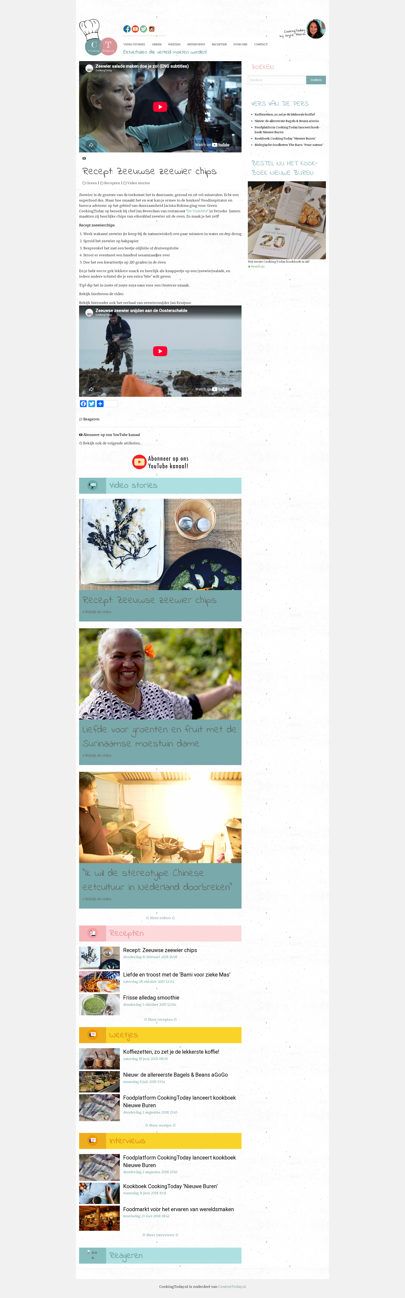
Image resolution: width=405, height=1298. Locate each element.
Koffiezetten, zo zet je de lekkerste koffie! (285, 114)
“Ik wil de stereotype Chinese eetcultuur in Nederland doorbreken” (157, 880)
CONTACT (261, 44)
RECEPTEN (219, 44)
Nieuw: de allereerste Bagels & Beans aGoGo (287, 121)
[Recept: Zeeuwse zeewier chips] (160, 544)
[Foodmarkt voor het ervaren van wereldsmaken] (99, 1218)
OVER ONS (240, 44)
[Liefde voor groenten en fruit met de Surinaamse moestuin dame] (160, 674)
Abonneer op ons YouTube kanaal (114, 158)
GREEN (156, 44)
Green (91, 183)
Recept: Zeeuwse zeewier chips (149, 600)
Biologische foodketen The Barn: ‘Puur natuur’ (289, 145)
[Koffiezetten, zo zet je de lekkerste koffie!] (99, 1058)
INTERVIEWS (196, 44)
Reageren (90, 419)
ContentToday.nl (232, 1287)
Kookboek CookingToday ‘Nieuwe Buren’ (285, 138)
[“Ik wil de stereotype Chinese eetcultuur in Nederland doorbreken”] (160, 817)
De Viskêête (197, 211)
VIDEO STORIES (134, 44)
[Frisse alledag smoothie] (99, 1004)
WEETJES (174, 44)
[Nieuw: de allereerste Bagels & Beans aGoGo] (99, 1081)
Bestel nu (258, 266)
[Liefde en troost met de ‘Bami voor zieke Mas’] (99, 981)
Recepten (112, 183)
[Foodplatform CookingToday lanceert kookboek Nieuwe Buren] (99, 1107)
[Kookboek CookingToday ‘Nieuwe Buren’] (99, 1193)
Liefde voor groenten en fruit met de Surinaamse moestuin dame (159, 736)
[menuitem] (134, 44)
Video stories (138, 183)
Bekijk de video (97, 612)
